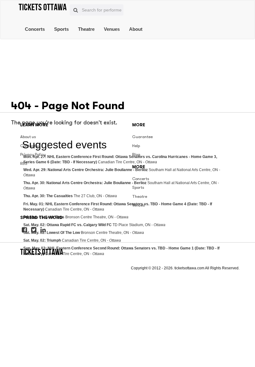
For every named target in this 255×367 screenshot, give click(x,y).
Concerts (35, 29)
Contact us (30, 145)
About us (28, 136)
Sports (61, 29)
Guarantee (142, 136)
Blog (136, 154)
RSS (23, 163)
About (135, 29)
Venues (112, 29)
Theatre (86, 29)
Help (136, 145)
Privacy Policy (33, 154)
